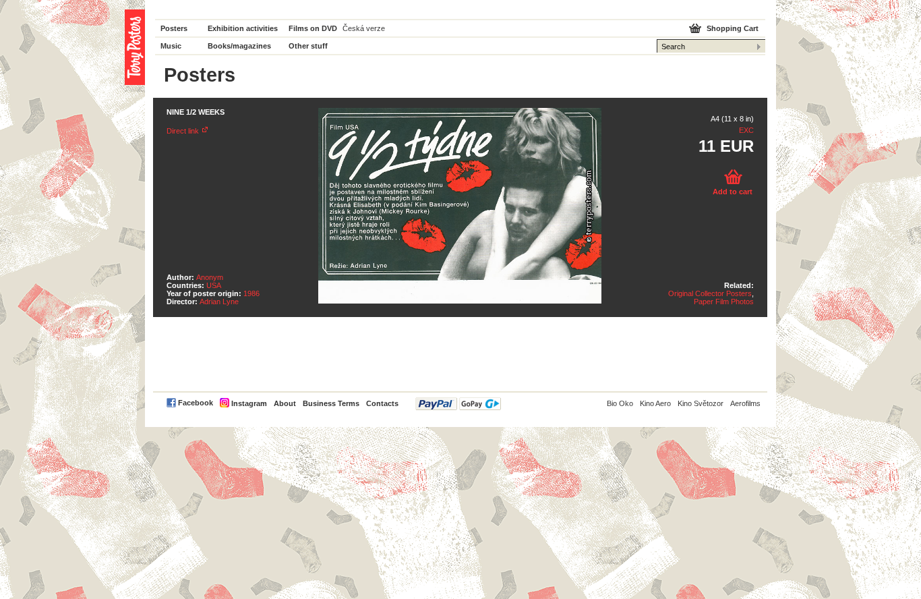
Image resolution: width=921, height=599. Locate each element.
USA (213, 285)
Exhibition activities (243, 28)
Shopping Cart (733, 28)
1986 (251, 293)
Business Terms (331, 403)
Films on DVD (313, 28)
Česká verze (364, 28)
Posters (173, 28)
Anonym (209, 277)
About (285, 403)
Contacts (382, 403)
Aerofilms (745, 403)
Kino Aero (655, 403)
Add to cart (732, 192)
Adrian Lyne (219, 301)
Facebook (195, 403)
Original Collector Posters (710, 293)
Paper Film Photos (724, 301)
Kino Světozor (700, 403)
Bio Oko (620, 403)
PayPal (458, 403)
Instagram (249, 403)
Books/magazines (239, 46)
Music (170, 46)
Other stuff (308, 46)
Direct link (183, 131)
